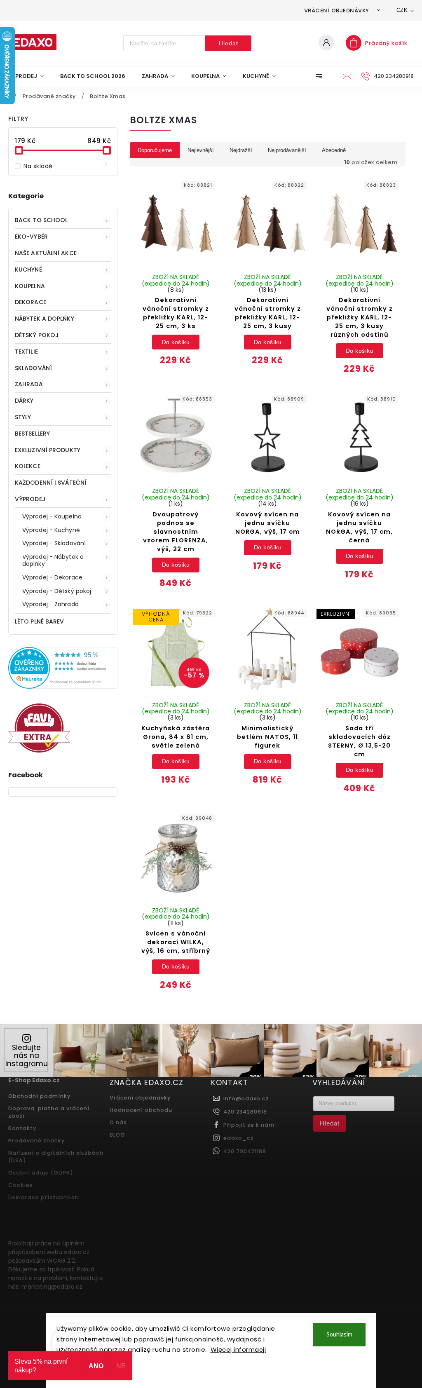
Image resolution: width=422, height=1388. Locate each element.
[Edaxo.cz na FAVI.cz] (39, 750)
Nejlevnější (201, 150)
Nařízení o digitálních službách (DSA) (55, 1156)
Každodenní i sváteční (51, 482)
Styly (23, 417)
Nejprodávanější (287, 150)
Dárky (24, 400)
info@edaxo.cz (246, 1098)
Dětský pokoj (37, 335)
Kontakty (22, 1128)
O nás (118, 1122)
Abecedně (334, 150)
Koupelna (30, 286)
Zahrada (29, 384)
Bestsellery (32, 433)
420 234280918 (245, 1111)
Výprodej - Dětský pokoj (56, 591)
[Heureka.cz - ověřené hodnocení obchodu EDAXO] (62, 686)
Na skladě (65, 166)
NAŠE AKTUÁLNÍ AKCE (46, 253)
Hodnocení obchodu (141, 1110)
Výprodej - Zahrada (50, 604)
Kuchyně (28, 269)
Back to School (41, 220)
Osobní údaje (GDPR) (40, 1172)
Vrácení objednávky (336, 10)
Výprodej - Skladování (54, 543)
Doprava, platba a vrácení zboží (48, 1112)
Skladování (33, 368)
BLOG (117, 1134)
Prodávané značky (36, 1140)
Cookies (20, 1185)
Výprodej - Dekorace (52, 577)
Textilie (26, 351)
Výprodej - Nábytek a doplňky (53, 560)
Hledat (228, 43)
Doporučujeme (155, 150)
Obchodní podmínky (39, 1096)
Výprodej (30, 499)
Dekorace (30, 302)
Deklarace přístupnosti (43, 1197)
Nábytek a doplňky (44, 318)
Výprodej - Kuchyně (51, 530)
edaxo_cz (238, 1138)
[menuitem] (30, 76)
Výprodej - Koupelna (52, 516)
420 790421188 (244, 1151)
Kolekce (27, 466)
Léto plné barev (39, 621)
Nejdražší (241, 150)
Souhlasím (339, 1334)
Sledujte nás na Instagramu (26, 1055)
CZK (402, 10)
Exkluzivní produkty (47, 450)
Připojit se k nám (248, 1124)
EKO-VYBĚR (31, 236)
